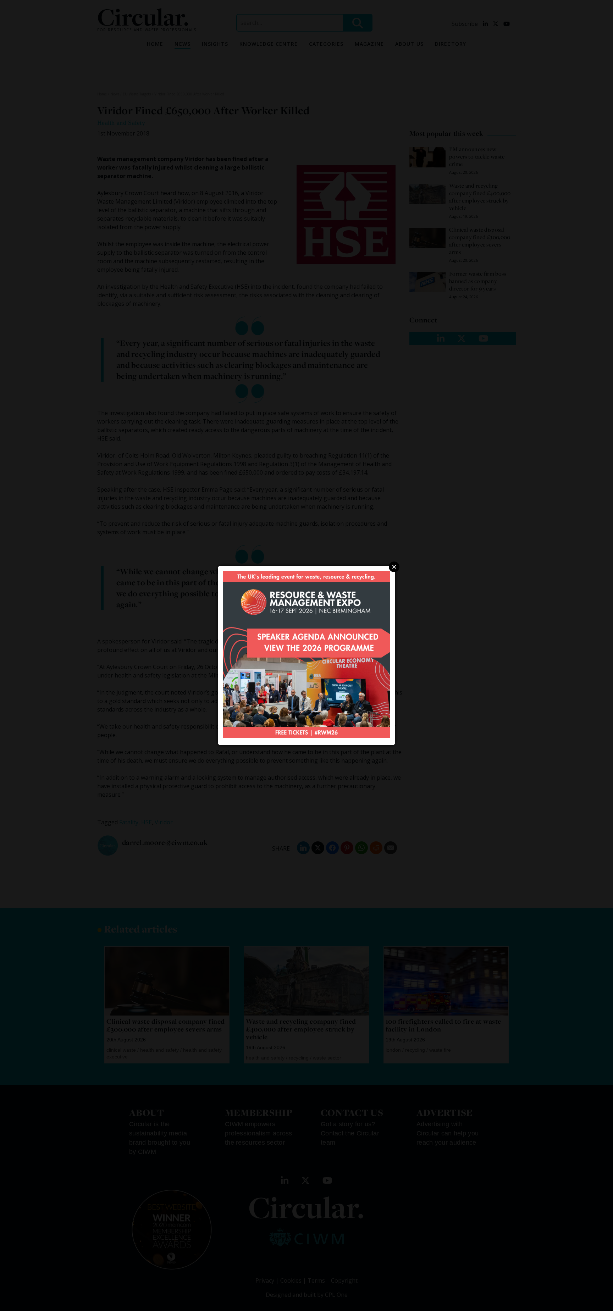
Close (394, 567)
